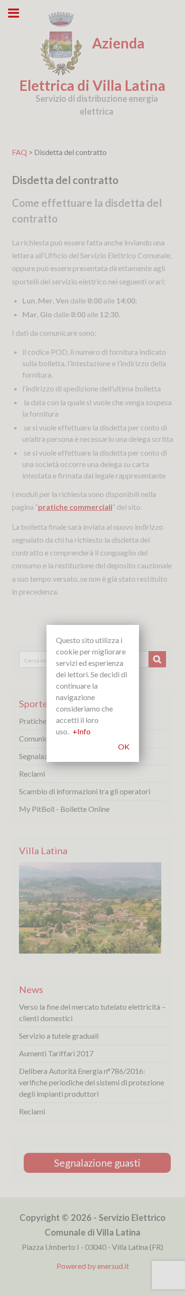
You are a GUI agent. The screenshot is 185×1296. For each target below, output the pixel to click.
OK (124, 746)
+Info (82, 731)
